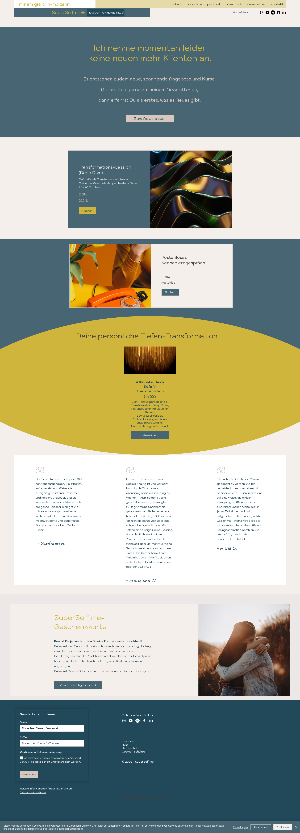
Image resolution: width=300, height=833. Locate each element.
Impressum (129, 741)
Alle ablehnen (260, 827)
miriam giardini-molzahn (44, 4)
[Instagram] (124, 721)
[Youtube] (267, 12)
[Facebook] (278, 12)
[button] (87, 210)
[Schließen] (296, 827)
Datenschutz (130, 748)
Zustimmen (282, 827)
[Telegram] (273, 12)
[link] (109, 170)
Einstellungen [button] (240, 827)
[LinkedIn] (284, 12)
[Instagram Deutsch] (262, 12)
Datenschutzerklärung (33, 792)
